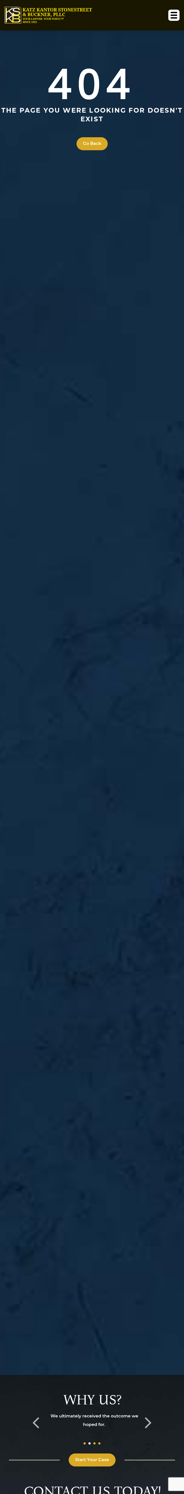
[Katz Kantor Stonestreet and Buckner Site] (48, 15)
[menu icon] (174, 15)
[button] (36, 1422)
